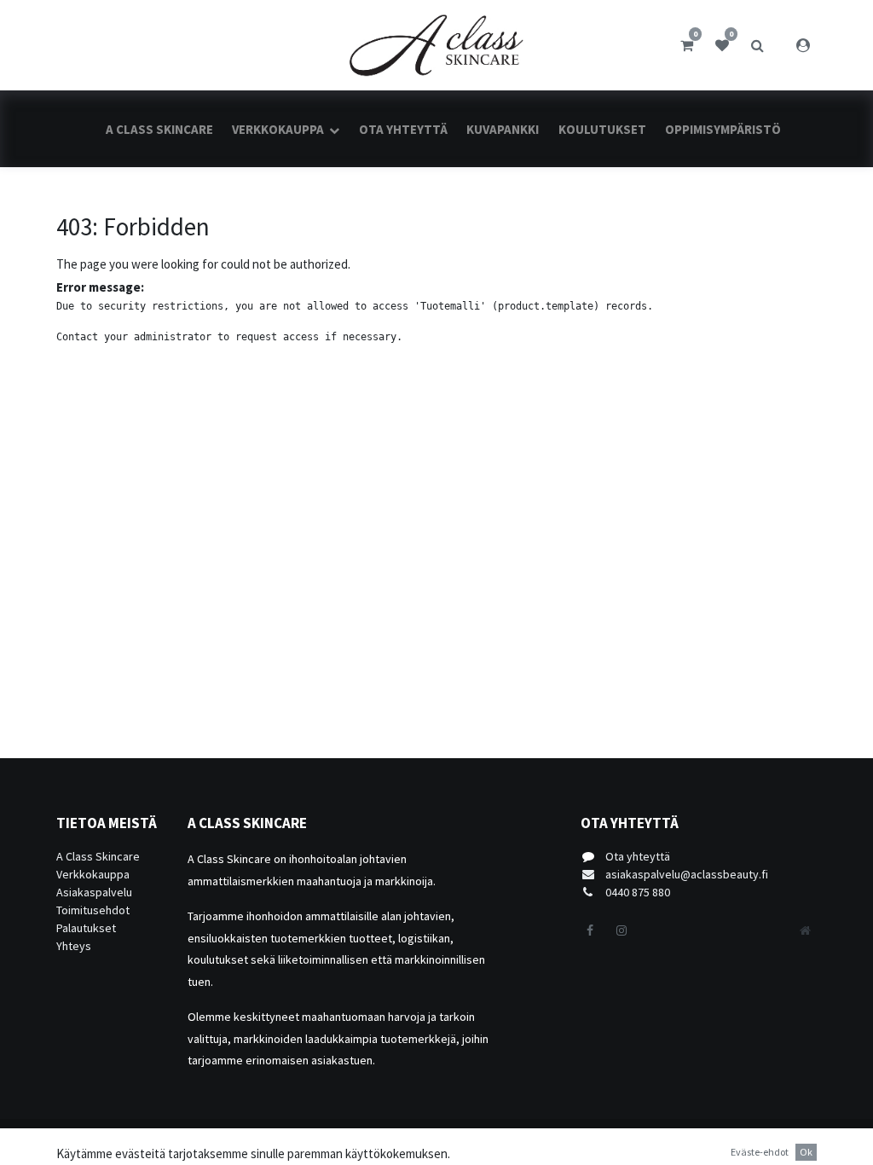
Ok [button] (806, 1151)
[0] (686, 45)
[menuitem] (159, 129)
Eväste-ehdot (760, 1151)
